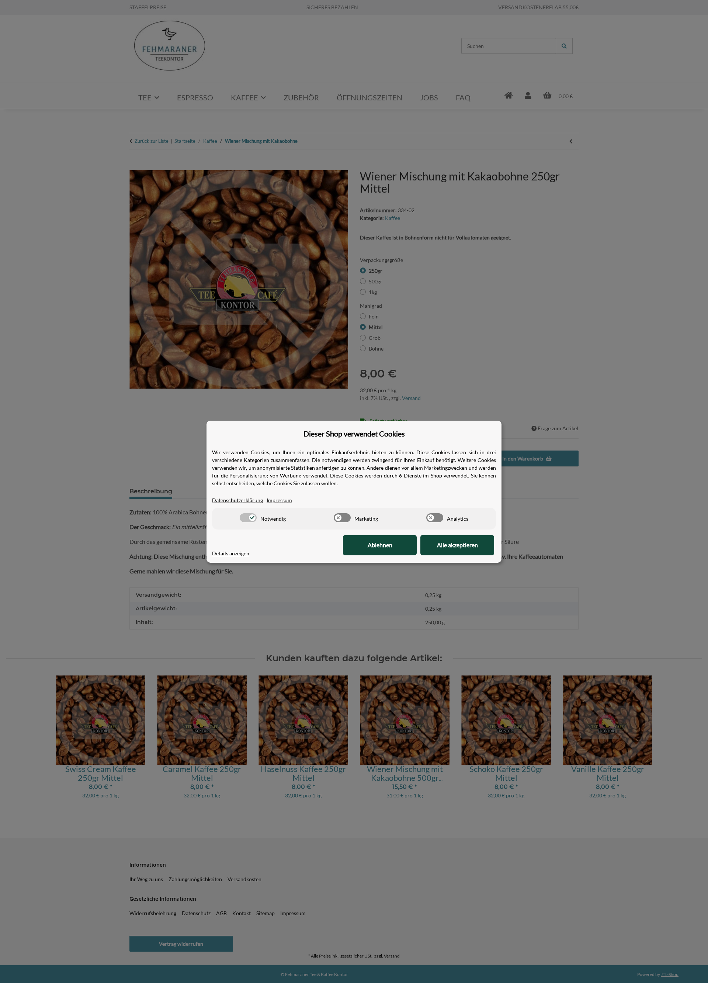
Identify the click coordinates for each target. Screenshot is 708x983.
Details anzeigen (230, 553)
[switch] (248, 517)
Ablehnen (380, 544)
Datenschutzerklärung (237, 500)
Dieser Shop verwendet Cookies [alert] (354, 433)
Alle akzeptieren (457, 544)
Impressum (279, 500)
